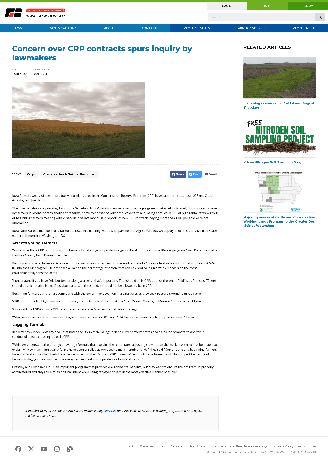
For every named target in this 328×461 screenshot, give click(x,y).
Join (267, 6)
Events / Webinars (63, 28)
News (17, 28)
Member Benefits (197, 28)
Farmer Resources (251, 28)
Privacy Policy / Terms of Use (295, 446)
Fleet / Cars (196, 446)
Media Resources (152, 446)
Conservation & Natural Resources (69, 174)
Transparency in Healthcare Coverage (239, 446)
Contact (149, 28)
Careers (176, 446)
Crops (31, 174)
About (109, 28)
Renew (308, 6)
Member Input (304, 28)
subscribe (110, 411)
